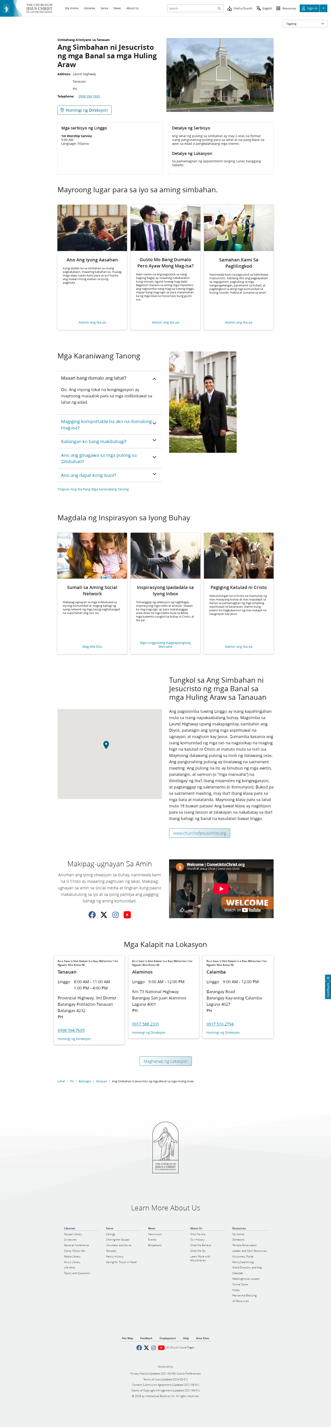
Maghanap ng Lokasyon (166, 1061)
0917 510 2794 (220, 1024)
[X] (103, 914)
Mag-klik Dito (92, 647)
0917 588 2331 (145, 1024)
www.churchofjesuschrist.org (199, 833)
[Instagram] (115, 914)
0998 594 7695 (89, 96)
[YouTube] (127, 914)
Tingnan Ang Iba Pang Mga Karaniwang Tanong (93, 489)
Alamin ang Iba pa (92, 322)
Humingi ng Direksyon (74, 1039)
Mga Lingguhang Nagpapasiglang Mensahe (165, 645)
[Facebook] (92, 914)
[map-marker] (109, 747)
